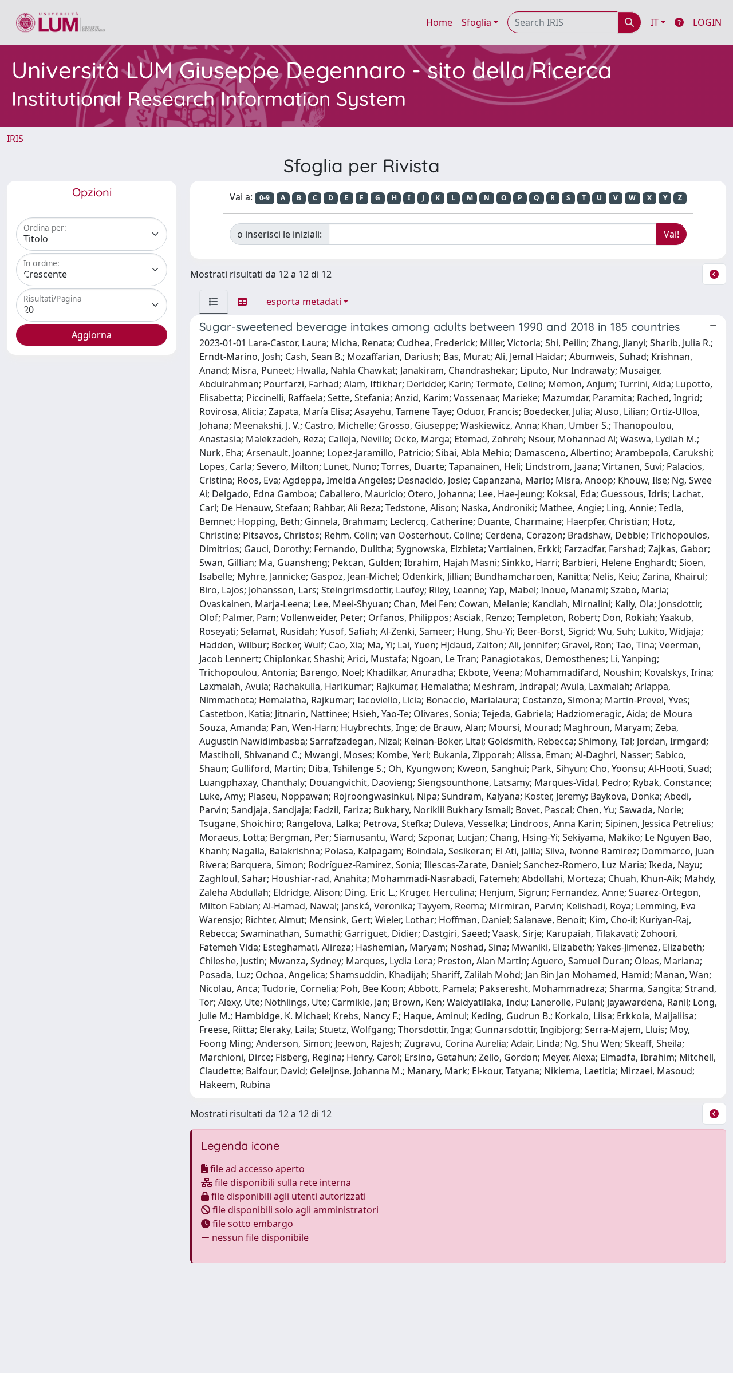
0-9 (264, 198)
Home (439, 22)
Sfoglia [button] (476, 22)
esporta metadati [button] (303, 301)
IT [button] (655, 22)
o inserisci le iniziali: (279, 234)
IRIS (15, 138)
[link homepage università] (60, 22)
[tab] (213, 302)
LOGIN (707, 22)
